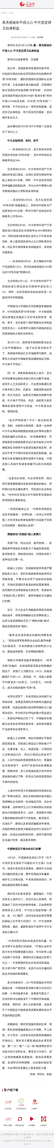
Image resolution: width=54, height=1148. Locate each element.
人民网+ (34, 1109)
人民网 (3, 13)
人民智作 (43, 1125)
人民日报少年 (21, 1109)
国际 (12, 13)
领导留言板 (19, 1125)
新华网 (40, 37)
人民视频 (31, 1125)
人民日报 (7, 1109)
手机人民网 (7, 1125)
